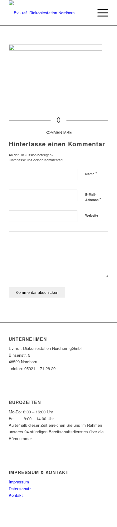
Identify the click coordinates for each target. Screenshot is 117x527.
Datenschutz (20, 489)
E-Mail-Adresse (93, 197)
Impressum (19, 482)
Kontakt (16, 495)
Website (91, 215)
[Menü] (99, 12)
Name (91, 173)
